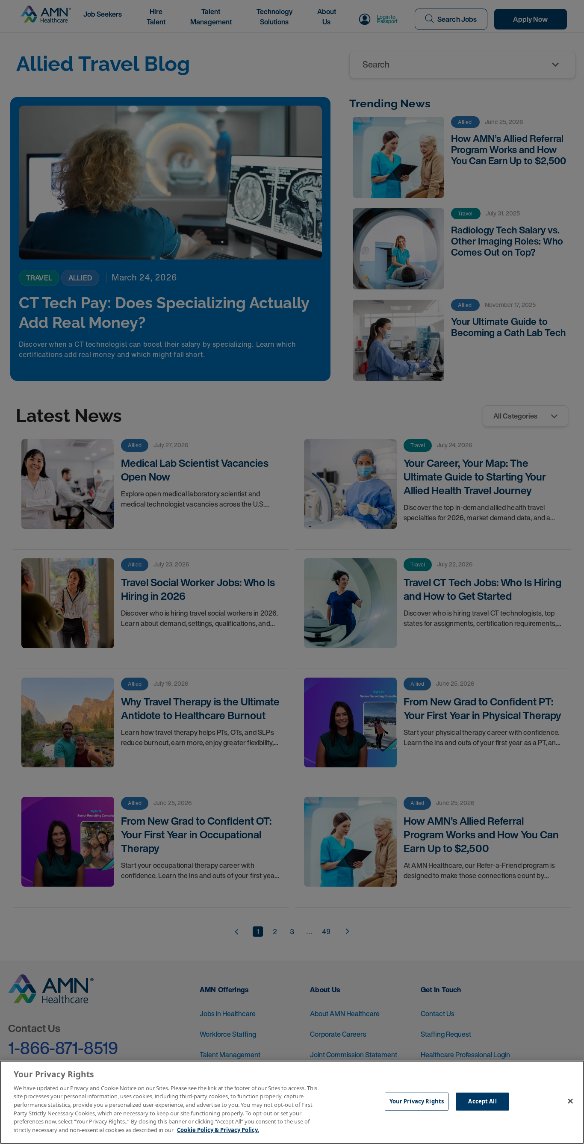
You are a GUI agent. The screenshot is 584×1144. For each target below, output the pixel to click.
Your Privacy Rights (416, 1101)
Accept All (482, 1101)
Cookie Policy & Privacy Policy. (218, 1129)
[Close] (570, 1101)
